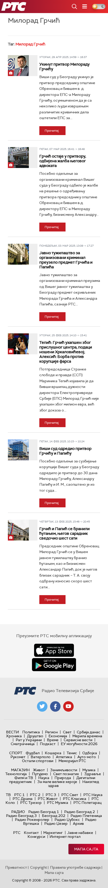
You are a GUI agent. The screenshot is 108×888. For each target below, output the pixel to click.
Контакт (31, 832)
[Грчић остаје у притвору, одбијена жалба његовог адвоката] (18, 157)
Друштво (35, 736)
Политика (31, 732)
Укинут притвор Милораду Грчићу (64, 67)
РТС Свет (69, 794)
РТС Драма (23, 798)
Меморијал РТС (72, 760)
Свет (67, 732)
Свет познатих (66, 773)
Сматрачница (23, 743)
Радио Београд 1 (43, 811)
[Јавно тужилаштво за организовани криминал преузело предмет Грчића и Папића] (18, 254)
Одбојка (89, 753)
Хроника (14, 736)
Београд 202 (53, 815)
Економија (57, 736)
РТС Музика (57, 802)
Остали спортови (37, 760)
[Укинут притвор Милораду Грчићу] (18, 65)
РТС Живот (48, 798)
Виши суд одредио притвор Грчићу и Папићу (65, 451)
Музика (88, 770)
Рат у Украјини (29, 740)
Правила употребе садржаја (75, 867)
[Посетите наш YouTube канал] (68, 706)
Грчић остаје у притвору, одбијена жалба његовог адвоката (62, 161)
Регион (51, 732)
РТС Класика (74, 798)
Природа (63, 777)
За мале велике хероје (57, 781)
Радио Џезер (56, 823)
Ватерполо (41, 756)
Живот (39, 770)
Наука (43, 777)
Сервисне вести (78, 740)
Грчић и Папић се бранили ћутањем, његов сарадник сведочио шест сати (64, 533)
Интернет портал (65, 836)
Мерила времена (87, 736)
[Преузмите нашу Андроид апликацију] (54, 664)
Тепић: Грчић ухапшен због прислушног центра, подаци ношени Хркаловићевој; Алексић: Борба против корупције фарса (65, 352)
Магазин (20, 770)
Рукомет (17, 756)
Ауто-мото (86, 756)
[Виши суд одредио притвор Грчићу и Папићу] (18, 449)
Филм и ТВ (23, 777)
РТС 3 (51, 794)
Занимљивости (63, 770)
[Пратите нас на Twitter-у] (42, 706)
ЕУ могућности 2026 (79, 743)
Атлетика (64, 756)
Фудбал (33, 753)
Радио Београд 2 (79, 811)
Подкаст (48, 743)
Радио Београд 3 (21, 815)
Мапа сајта (86, 849)
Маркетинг (53, 832)
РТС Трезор (31, 802)
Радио (18, 811)
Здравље (92, 773)
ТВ (8, 794)
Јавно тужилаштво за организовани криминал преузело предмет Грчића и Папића (66, 260)
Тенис (72, 753)
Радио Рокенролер (32, 819)
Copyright (38, 867)
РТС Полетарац (87, 802)
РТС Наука (92, 794)
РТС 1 (19, 794)
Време (52, 740)
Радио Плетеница (86, 815)
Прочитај (52, 131)
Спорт (15, 753)
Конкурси (36, 836)
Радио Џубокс (67, 819)
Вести (12, 732)
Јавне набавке (80, 832)
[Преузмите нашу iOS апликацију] (54, 650)
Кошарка (53, 753)
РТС (16, 832)
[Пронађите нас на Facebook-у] (55, 706)
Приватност (16, 867)
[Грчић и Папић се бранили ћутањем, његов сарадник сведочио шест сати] (18, 530)
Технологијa (16, 773)
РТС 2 (35, 794)
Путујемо (40, 773)
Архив (78, 823)
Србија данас (88, 732)
